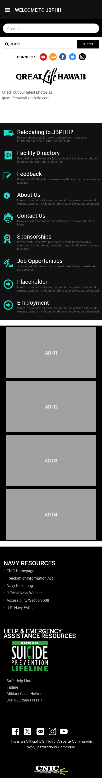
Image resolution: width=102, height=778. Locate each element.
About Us (28, 194)
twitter (72, 57)
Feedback (29, 174)
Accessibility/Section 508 (28, 600)
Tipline (12, 687)
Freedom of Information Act (30, 578)
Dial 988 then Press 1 (24, 700)
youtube (43, 57)
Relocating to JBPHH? (45, 132)
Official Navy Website (24, 593)
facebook (62, 57)
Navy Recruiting (20, 585)
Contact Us (31, 215)
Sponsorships (34, 236)
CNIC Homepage (20, 570)
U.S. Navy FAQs (19, 607)
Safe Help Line (19, 680)
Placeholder (32, 281)
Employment (33, 302)
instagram (82, 57)
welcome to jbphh (38, 10)
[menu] (7, 10)
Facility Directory (38, 153)
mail (53, 57)
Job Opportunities (39, 260)
